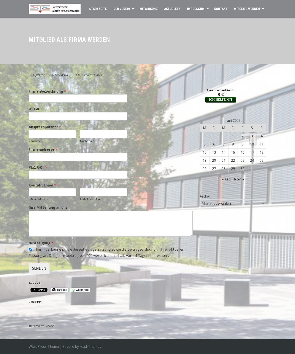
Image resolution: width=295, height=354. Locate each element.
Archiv (205, 196)
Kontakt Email (42, 185)
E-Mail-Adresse (38, 199)
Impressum (196, 9)
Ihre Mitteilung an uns (48, 207)
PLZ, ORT (38, 167)
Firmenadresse (43, 149)
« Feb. (226, 179)
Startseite (98, 9)
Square (68, 346)
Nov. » (239, 179)
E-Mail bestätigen (91, 199)
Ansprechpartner (45, 127)
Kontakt (220, 9)
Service (49, 326)
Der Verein (121, 9)
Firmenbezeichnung (47, 91)
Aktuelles (172, 9)
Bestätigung (41, 243)
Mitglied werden (247, 9)
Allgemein (38, 326)
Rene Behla (61, 75)
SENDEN (39, 268)
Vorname (35, 141)
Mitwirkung (149, 9)
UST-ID (34, 109)
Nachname (87, 141)
